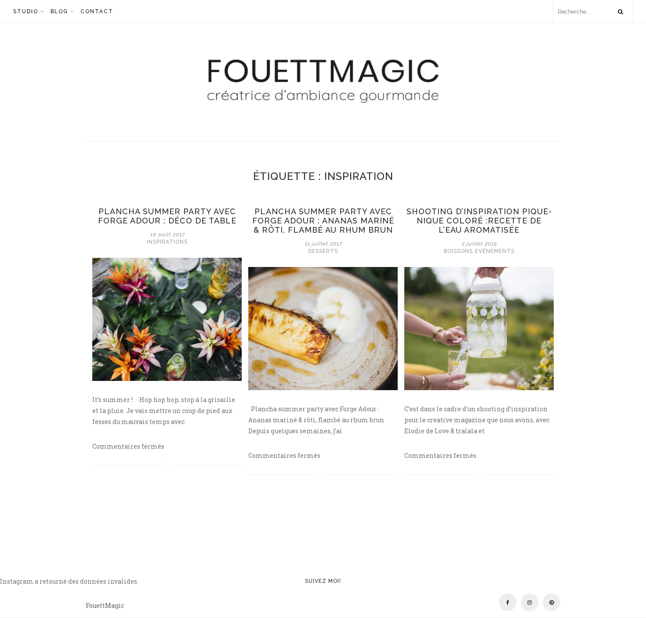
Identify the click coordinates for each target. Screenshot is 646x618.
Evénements (495, 251)
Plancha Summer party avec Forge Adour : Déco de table (167, 216)
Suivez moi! (323, 581)
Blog (59, 11)
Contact (96, 11)
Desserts (323, 251)
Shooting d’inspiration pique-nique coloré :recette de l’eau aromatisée (479, 220)
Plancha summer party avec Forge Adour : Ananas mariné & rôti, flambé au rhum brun (323, 220)
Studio (25, 11)
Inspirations (167, 242)
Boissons (458, 251)
